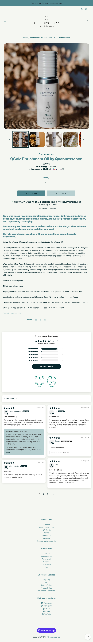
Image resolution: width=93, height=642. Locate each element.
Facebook (47, 603)
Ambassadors (46, 556)
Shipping (46, 580)
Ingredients (46, 564)
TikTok (47, 609)
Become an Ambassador (46, 541)
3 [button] (47, 494)
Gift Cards (46, 530)
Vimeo (47, 611)
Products (33, 38)
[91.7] (39, 380)
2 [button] (43, 494)
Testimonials (46, 559)
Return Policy (46, 585)
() (84, 9)
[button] (41, 167)
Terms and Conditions (46, 591)
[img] (9, 408)
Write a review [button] (46, 366)
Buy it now (61, 193)
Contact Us (46, 535)
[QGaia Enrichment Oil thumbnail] (54, 139)
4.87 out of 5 (53, 341)
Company (46, 553)
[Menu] (5, 22)
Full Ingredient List (46, 527)
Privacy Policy (46, 588)
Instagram (47, 606)
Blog (46, 567)
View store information (47, 208)
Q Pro (46, 533)
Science (46, 562)
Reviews (46, 538)
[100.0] (51, 380)
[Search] (87, 22)
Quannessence (46, 154)
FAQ (46, 582)
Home (25, 38)
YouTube (47, 614)
